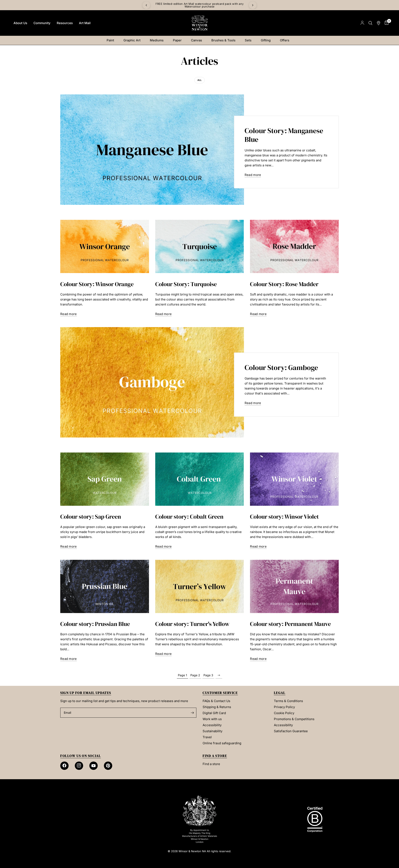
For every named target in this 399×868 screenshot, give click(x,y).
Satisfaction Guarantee (291, 731)
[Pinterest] (108, 766)
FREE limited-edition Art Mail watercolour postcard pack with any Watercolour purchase (199, 5)
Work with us (212, 719)
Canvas (196, 40)
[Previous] (146, 5)
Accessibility (212, 725)
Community (41, 23)
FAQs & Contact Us (216, 701)
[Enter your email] (192, 713)
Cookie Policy (284, 713)
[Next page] (219, 675)
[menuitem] (20, 23)
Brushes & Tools (223, 40)
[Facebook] (64, 766)
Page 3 (208, 675)
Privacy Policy (284, 707)
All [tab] (199, 80)
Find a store (211, 764)
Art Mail (85, 23)
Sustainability (212, 731)
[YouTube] (93, 766)
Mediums (157, 40)
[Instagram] (79, 766)
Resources (65, 23)
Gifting (266, 40)
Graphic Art (131, 40)
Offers (284, 40)
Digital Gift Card (214, 713)
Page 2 (195, 675)
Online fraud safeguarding (222, 743)
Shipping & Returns (217, 707)
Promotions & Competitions (294, 719)
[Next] (252, 5)
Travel (207, 737)
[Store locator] (378, 23)
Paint (110, 40)
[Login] (362, 23)
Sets (248, 40)
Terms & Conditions (288, 701)
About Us (20, 23)
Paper (177, 40)
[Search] (370, 23)
